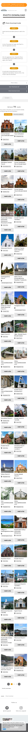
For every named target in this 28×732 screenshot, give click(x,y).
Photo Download (9, 696)
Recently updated (18, 114)
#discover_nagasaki (21, 711)
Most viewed (8, 114)
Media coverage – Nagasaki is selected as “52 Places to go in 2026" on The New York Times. (13, 5)
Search (7, 97)
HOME (2, 696)
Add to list (7, 144)
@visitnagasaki (7, 711)
